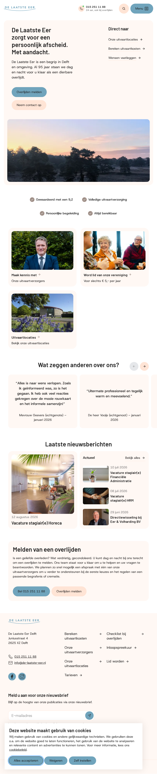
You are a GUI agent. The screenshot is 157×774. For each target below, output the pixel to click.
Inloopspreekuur (119, 647)
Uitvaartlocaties (24, 337)
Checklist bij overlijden (116, 636)
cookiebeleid (18, 750)
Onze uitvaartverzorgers (79, 649)
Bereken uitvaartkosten (124, 49)
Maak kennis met (24, 275)
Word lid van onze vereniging (106, 275)
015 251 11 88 (25, 657)
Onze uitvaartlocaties (123, 39)
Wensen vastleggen (122, 58)
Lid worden (115, 661)
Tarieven (71, 675)
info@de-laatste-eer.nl (30, 663)
